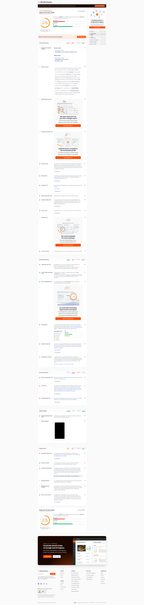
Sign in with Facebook (82, 294)
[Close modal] (95, 287)
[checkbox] (70, 311)
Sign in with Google (83, 291)
